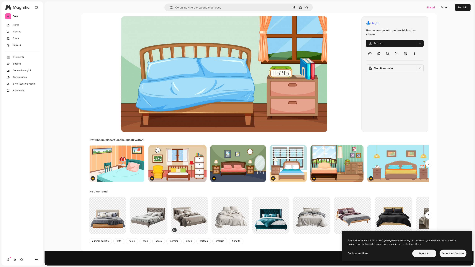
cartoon (204, 241)
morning (174, 241)
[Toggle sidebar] (36, 7)
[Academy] (15, 260)
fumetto (236, 241)
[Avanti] (428, 163)
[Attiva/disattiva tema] (21, 260)
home (132, 241)
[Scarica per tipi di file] (420, 43)
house (158, 241)
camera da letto (100, 241)
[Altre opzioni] (414, 53)
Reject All (424, 253)
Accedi (444, 7)
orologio (220, 241)
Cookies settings (358, 253)
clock (189, 241)
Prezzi (431, 7)
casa (145, 241)
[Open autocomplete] (170, 7)
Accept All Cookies (453, 253)
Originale (146, 23)
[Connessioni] (8, 260)
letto (119, 241)
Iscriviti (463, 7)
